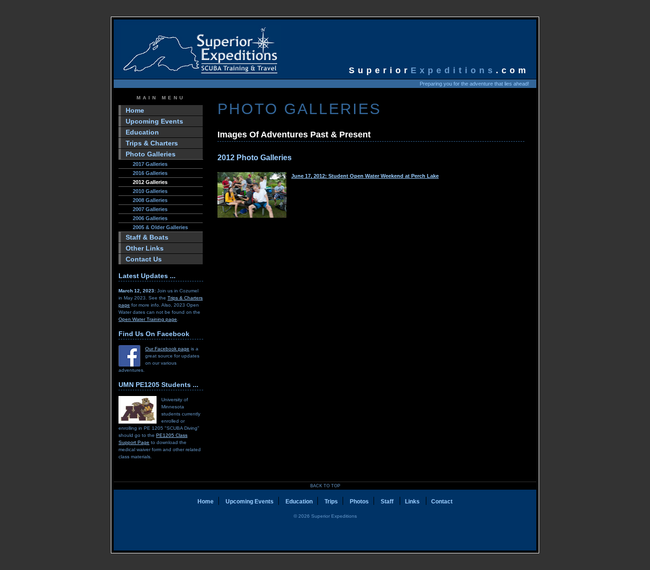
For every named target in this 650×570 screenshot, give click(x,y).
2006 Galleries (150, 218)
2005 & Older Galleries (160, 227)
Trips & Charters (152, 143)
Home (135, 110)
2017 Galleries (150, 164)
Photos (359, 501)
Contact (442, 501)
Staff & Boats (147, 237)
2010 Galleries (150, 191)
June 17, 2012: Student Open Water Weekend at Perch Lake (365, 176)
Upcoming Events (154, 121)
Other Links (145, 248)
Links (413, 501)
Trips (331, 501)
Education (142, 132)
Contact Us (144, 259)
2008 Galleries (150, 200)
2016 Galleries (150, 173)
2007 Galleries (150, 209)
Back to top (325, 485)
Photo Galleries (151, 154)
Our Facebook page (167, 348)
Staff (388, 501)
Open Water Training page (147, 319)
